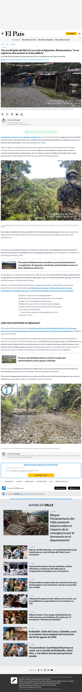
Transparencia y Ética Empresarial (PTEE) (46, 683)
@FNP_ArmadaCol (25, 298)
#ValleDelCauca (24, 304)
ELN (51, 481)
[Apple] (74, 488)
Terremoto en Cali (28, 40)
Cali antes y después (45, 40)
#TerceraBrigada (41, 295)
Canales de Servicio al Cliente (41, 679)
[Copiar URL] (21, 114)
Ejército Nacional (41, 481)
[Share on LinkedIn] (16, 114)
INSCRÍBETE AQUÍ (41, 475)
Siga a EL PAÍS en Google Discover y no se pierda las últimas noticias (26, 60)
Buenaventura (9, 481)
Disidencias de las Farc (62, 481)
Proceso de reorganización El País (30, 687)
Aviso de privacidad (48, 681)
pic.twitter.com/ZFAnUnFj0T (31, 309)
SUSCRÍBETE (71, 33)
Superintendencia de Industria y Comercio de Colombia (37, 685)
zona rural (19, 481)
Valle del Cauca (30, 481)
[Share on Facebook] (2, 114)
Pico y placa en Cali (62, 40)
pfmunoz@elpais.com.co (52, 689)
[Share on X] (7, 114)
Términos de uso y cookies (65, 681)
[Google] (60, 488)
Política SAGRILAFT (25, 683)
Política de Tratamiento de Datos (22, 470)
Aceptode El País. (23, 470)
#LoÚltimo (22, 295)
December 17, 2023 (25, 315)
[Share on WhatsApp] (12, 114)
